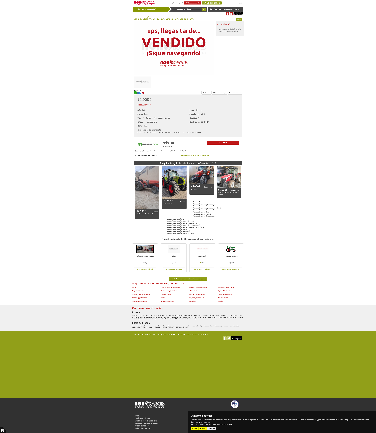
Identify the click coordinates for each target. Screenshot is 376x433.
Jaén (164, 317)
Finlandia (170, 327)
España (136, 312)
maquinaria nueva (178, 283)
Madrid (194, 317)
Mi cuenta (239, 3)
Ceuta (217, 315)
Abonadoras (193, 291)
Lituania (212, 326)
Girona (241, 315)
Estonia (177, 326)
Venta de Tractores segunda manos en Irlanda (207, 208)
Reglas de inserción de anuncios (147, 423)
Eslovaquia (164, 327)
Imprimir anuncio (236, 93)
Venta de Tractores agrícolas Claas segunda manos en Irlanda (185, 227)
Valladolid (178, 318)
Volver (239, 19)
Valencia (171, 318)
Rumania (151, 327)
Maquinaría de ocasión (142, 308)
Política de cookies (142, 426)
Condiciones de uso (142, 418)
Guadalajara (141, 317)
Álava (140, 315)
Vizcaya (184, 318)
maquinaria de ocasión (158, 283)
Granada (134, 317)
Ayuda (137, 416)
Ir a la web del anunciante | (146, 155)
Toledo (166, 318)
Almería (156, 315)
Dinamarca (171, 326)
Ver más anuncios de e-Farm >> (194, 155)
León (181, 317)
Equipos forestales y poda (197, 294)
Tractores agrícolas (146, 17)
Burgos (190, 315)
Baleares (177, 315)
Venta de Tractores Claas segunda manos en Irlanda (209, 210)
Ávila (166, 315)
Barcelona (184, 315)
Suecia (176, 327)
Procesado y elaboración (139, 301)
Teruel (161, 318)
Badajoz (171, 315)
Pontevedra (232, 317)
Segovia (140, 318)
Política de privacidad (143, 428)
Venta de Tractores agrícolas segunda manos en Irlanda (183, 225)
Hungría (226, 326)
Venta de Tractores (199, 202)
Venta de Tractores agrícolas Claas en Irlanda (180, 233)
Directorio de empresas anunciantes (225, 9)
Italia (197, 326)
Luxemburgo (219, 326)
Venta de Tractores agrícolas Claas (177, 229)
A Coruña (135, 315)
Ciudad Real (223, 315)
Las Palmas (175, 317)
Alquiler (220, 301)
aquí (230, 424)
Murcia (209, 317)
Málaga (199, 317)
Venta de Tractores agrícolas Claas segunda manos (181, 223)
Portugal (145, 327)
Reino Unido (135, 326)
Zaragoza (195, 318)
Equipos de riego (166, 294)
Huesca (160, 317)
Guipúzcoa (149, 317)
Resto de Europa (183, 327)
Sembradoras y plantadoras (169, 291)
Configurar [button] (211, 428)
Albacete (145, 315)
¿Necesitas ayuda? (177, 3)
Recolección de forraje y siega (141, 294)
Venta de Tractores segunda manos (204, 204)
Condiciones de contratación (146, 421)
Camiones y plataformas (139, 298)
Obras (163, 298)
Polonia (139, 327)
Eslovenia (157, 327)
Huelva (155, 317)
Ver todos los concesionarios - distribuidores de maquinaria (188, 279)
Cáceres (195, 315)
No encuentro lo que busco (211, 3)
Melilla (204, 317)
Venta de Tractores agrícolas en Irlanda (178, 231)
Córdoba (230, 315)
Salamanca (240, 317)
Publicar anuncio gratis (193, 3)
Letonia (206, 326)
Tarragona (155, 318)
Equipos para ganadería (225, 294)
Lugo (189, 317)
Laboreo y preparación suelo (198, 287)
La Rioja (169, 317)
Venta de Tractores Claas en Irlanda (204, 216)
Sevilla (145, 318)
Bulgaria (159, 326)
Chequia (165, 326)
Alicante (151, 315)
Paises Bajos (236, 326)
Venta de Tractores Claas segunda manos (206, 206)
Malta (231, 326)
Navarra (214, 317)
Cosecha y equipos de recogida (170, 287)
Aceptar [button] (194, 428)
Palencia (225, 317)
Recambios (192, 301)
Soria (149, 318)
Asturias (162, 315)
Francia (148, 326)
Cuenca (236, 315)
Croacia (192, 326)
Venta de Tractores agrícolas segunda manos (180, 221)
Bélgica (154, 326)
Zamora (189, 318)
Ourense (220, 317)
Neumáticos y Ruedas (167, 301)
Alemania (143, 326)
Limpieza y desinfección (196, 298)
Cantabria (205, 315)
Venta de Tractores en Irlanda (202, 214)
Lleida (185, 317)
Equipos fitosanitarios (224, 291)
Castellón (212, 315)
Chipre (202, 326)
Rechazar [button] (202, 428)
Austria (134, 327)
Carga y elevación (137, 291)
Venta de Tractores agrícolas (175, 219)
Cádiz (200, 315)
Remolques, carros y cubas (226, 287)
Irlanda (183, 326)
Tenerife (134, 318)
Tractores (136, 17)
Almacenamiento (223, 298)
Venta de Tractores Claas (201, 212)
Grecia (188, 326)
